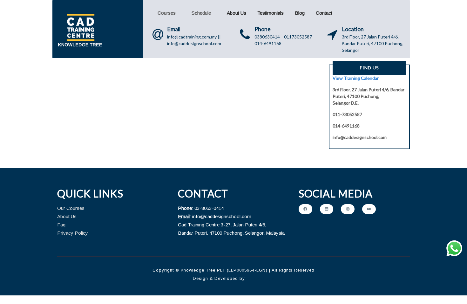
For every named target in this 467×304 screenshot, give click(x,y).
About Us (236, 13)
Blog (300, 13)
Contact (324, 13)
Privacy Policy (72, 233)
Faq (61, 224)
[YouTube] (369, 209)
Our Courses (71, 208)
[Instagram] (347, 209)
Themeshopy (259, 278)
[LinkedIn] (326, 209)
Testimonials (270, 13)
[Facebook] (305, 209)
